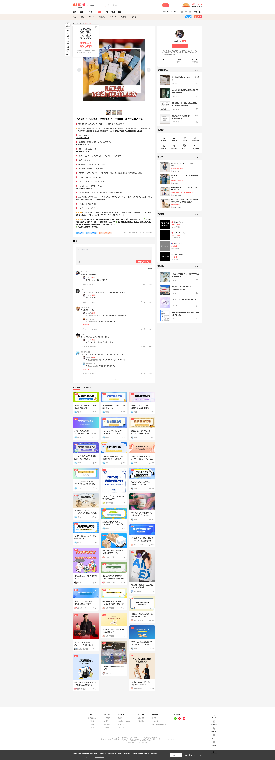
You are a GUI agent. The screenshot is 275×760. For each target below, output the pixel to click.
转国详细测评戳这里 (82, 145)
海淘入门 (141, 718)
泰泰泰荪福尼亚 (85, 352)
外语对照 (184, 149)
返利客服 (107, 724)
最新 (82, 17)
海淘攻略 (92, 17)
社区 (74, 17)
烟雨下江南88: (90, 319)
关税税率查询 (195, 141)
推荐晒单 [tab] (76, 387)
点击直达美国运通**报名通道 (87, 227)
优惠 (81, 12)
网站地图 (91, 727)
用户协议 (91, 724)
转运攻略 (80, 233)
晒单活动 (134, 17)
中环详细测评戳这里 (82, 138)
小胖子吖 (83, 289)
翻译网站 (163, 149)
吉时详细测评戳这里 (82, 151)
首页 (74, 23)
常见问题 (107, 718)
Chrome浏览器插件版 (159, 724)
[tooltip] (86, 41)
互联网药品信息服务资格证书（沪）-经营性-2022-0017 (157, 739)
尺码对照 (163, 141)
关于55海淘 (92, 718)
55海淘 (79, 5)
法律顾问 (107, 727)
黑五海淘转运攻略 (106, 233)
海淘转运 (124, 17)
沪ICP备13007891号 (107, 739)
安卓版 (154, 718)
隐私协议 (91, 721)
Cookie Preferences (193, 755)
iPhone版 (155, 721)
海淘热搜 (141, 721)
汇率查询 (184, 141)
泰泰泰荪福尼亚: (90, 363)
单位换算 (174, 141)
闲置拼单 (113, 17)
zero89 (83, 334)
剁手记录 (102, 17)
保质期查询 (174, 149)
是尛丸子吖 (84, 272)
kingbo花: (89, 277)
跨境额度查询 (195, 149)
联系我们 (107, 721)
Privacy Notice (99, 757)
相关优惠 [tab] (87, 387)
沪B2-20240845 (135, 739)
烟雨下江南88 (85, 307)
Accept (176, 755)
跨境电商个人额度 (124, 721)
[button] (91, 5)
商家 (90, 12)
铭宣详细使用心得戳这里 (84, 188)
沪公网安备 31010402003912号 (137, 742)
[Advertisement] (179, 341)
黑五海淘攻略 (92, 233)
